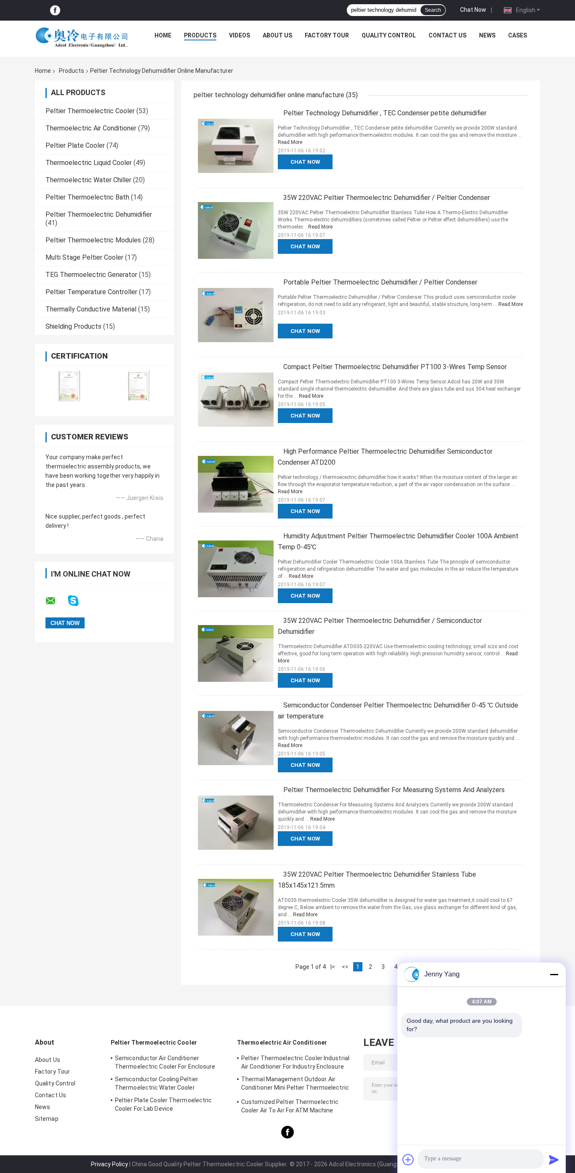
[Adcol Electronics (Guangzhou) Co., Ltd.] (81, 37)
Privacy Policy (109, 1164)
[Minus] (554, 974)
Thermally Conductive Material (90, 309)
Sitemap (47, 1118)
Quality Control (389, 35)
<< (345, 966)
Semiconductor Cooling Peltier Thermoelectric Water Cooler (156, 1083)
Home (162, 35)
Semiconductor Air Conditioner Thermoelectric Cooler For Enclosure (165, 1062)
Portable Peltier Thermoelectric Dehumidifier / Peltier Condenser (380, 282)
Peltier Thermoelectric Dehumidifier (98, 214)
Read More (290, 142)
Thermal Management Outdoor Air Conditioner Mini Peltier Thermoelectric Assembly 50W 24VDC (295, 1084)
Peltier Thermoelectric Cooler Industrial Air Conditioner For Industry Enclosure (295, 1062)
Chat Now (473, 9)
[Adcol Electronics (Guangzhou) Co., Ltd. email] (56, 601)
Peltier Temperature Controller (91, 292)
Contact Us (447, 35)
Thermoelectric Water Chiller (88, 180)
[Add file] (408, 1159)
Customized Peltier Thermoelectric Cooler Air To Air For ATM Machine (289, 1106)
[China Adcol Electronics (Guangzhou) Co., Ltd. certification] (69, 385)
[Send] (554, 1159)
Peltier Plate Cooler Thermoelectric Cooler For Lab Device (163, 1104)
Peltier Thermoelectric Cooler (90, 111)
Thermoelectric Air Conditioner (90, 128)
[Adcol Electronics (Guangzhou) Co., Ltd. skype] (78, 601)
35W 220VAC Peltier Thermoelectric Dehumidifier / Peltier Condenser (386, 198)
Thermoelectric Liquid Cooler (88, 163)
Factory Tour (327, 35)
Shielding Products (73, 326)
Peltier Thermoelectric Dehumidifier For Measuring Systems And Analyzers (394, 790)
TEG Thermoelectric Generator (91, 275)
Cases (517, 35)
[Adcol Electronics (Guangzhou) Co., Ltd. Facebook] (55, 10)
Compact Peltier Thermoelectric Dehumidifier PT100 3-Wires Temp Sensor (395, 367)
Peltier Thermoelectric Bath (87, 197)
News (487, 35)
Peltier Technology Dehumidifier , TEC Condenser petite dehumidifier (385, 113)
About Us (277, 35)
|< (332, 966)
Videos (239, 35)
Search (433, 10)
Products (200, 35)
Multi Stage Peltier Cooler (84, 257)
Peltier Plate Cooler (75, 145)
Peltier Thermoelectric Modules (93, 240)
